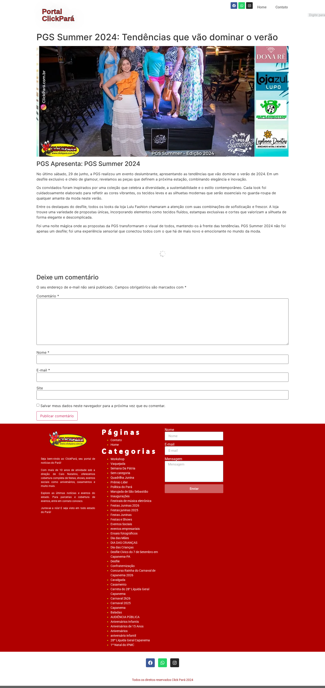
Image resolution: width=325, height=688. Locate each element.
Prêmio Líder (119, 482)
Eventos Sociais (121, 524)
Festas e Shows (121, 519)
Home (262, 7)
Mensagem (173, 459)
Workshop (117, 459)
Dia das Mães (120, 538)
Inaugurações (120, 496)
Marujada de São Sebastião (129, 491)
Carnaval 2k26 (120, 598)
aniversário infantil (123, 635)
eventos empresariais (125, 528)
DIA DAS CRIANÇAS (124, 542)
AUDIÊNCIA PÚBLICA (125, 617)
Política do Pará (121, 487)
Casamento (118, 584)
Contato (281, 7)
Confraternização (123, 566)
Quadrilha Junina (122, 477)
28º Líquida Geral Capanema (130, 640)
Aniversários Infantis (125, 621)
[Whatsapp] (241, 5)
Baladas (116, 612)
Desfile (115, 561)
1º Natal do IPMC (122, 645)
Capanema (118, 607)
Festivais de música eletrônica (131, 501)
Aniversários (119, 631)
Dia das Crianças (122, 547)
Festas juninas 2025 (124, 510)
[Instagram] (249, 5)
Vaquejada (118, 463)
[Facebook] (234, 5)
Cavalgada (118, 580)
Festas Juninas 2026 (125, 505)
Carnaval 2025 (121, 603)
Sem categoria (120, 473)
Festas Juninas (121, 515)
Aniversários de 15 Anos (127, 626)
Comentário (47, 296)
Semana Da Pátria (123, 468)
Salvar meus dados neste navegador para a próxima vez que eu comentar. (102, 405)
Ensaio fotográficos (124, 533)
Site (39, 388)
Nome (42, 352)
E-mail (43, 370)
